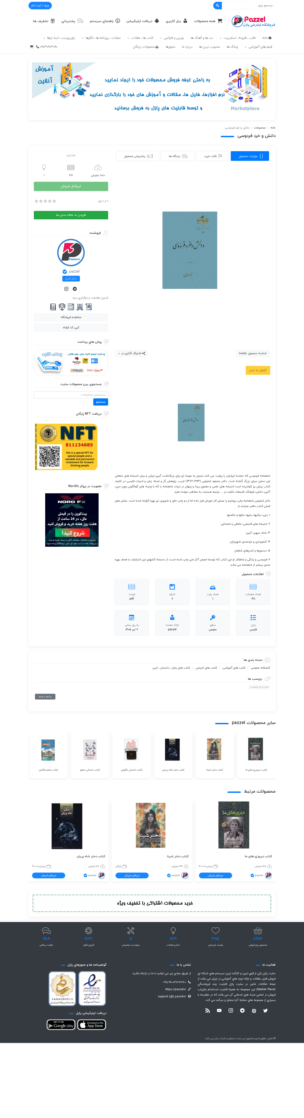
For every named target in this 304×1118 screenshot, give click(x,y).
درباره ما (187, 47)
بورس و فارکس (174, 38)
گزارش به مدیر (258, 370)
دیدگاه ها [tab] (174, 156)
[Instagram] (67, 289)
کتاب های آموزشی (234, 668)
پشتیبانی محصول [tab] (134, 156)
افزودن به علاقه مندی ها (71, 215)
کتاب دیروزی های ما (258, 856)
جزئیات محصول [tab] (248, 156)
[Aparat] (254, 1010)
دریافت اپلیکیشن (139, 21)
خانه (265, 38)
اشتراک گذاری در (130, 353)
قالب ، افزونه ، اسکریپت (239, 38)
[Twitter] (265, 1011)
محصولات (260, 128)
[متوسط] (45, 201)
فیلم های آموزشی (260, 47)
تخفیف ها (40, 21)
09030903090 (48, 47)
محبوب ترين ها (209, 47)
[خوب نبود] (40, 201)
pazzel (74, 271)
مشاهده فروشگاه (71, 317)
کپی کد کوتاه (71, 328)
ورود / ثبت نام (40, 6)
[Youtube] (219, 1011)
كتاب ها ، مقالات (142, 38)
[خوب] (49, 201)
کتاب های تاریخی (206, 668)
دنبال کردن (71, 278)
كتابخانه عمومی (260, 668)
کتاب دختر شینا (177, 856)
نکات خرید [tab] (210, 156)
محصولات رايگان (144, 47)
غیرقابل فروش (71, 186)
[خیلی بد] (36, 201)
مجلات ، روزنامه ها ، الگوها (103, 38)
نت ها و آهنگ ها (202, 38)
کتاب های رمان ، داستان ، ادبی (171, 668)
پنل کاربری (173, 21)
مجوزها (170, 47)
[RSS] (207, 1011)
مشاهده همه (45, 696)
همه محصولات (204, 21)
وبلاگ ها (232, 47)
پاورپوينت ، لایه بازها (61, 38)
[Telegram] (75, 289)
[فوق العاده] (54, 201)
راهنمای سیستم (101, 21)
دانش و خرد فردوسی (259, 687)
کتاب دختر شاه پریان (91, 856)
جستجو (100, 402)
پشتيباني (68, 21)
